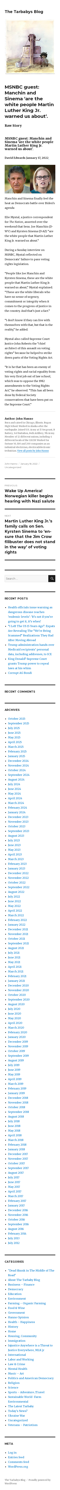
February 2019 (17, 1088)
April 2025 (15, 742)
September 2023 (18, 831)
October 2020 (17, 995)
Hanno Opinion (18, 1317)
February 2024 (17, 807)
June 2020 (14, 1013)
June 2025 (14, 732)
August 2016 (16, 1229)
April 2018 (15, 1135)
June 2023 (14, 845)
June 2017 (14, 1182)
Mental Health (17, 1368)
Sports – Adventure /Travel (26, 1392)
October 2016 (16, 1219)
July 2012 (14, 1243)
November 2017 (18, 1158)
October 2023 (16, 826)
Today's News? (18, 1411)
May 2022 (14, 906)
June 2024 (14, 789)
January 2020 (17, 1037)
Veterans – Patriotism (23, 1425)
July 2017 (13, 1177)
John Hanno (11, 463)
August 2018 (16, 1116)
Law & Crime (16, 1364)
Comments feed (18, 1462)
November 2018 (18, 1102)
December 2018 (18, 1097)
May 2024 (14, 793)
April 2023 (15, 854)
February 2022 (17, 920)
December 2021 (18, 929)
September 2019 (18, 1055)
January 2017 (16, 1205)
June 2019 (14, 1069)
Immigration (16, 1340)
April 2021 (15, 966)
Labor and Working (21, 1359)
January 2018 (16, 1149)
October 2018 (16, 1107)
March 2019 (15, 1083)
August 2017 (16, 1172)
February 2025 (17, 751)
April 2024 (15, 798)
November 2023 (18, 821)
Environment (17, 1298)
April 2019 (15, 1079)
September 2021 (18, 943)
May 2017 (14, 1186)
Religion (14, 1383)
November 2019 (18, 1046)
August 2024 (16, 779)
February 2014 (17, 1233)
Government (16, 1312)
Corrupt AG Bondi (20, 673)
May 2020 (14, 1018)
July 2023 (14, 840)
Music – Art (16, 1373)
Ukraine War (16, 1415)
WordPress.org (18, 1466)
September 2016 (18, 1224)
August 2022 (16, 892)
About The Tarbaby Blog (24, 1280)
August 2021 (16, 948)
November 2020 (18, 990)
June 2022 (14, 901)
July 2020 (14, 1009)
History (13, 1326)
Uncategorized (13, 467)
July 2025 (14, 728)
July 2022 (14, 896)
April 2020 (15, 1023)
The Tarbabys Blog (24, 11)
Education (15, 1294)
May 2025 (14, 737)
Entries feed (16, 1457)
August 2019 (16, 1060)
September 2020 (19, 999)
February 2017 (17, 1200)
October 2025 (16, 718)
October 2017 (16, 1163)
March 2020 (16, 1027)
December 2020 (18, 985)
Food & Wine (16, 1308)
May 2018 (14, 1130)
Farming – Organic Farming (27, 1303)
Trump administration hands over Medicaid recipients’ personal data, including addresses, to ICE (31, 649)
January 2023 (16, 868)
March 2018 (16, 1140)
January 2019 (16, 1093)
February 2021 (17, 976)
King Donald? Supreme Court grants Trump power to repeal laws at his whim (28, 663)
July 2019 (14, 1065)
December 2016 (18, 1210)
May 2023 (14, 849)
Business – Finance (21, 1284)
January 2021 (16, 980)
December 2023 (18, 817)
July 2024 (14, 784)
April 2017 (14, 1191)
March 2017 (15, 1196)
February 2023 (17, 863)
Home (12, 1331)
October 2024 (17, 770)
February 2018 (17, 1144)
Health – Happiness (21, 1322)
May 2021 (14, 962)
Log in (12, 1452)
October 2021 (16, 938)
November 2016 (18, 1215)
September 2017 (18, 1168)
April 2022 (15, 910)
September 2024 (19, 775)
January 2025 (16, 756)
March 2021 (15, 971)
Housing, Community (22, 1336)
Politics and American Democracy (31, 1378)
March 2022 (16, 915)
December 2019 (18, 1041)
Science (13, 1387)
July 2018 (14, 1121)
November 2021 (18, 934)
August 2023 (16, 835)
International (17, 1354)
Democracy (15, 1289)
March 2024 (16, 803)
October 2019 (16, 1051)
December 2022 (18, 873)
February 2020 (17, 1032)
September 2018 (18, 1112)
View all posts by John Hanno (33, 450)
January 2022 (16, 924)
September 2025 (18, 723)
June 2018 (14, 1126)
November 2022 (18, 877)
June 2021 (14, 957)
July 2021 (14, 952)
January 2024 (17, 812)
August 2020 (16, 1004)
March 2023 (16, 859)
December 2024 (18, 760)
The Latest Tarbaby (21, 1406)
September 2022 (18, 887)
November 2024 (18, 765)
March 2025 (16, 746)
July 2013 (14, 1238)
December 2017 (18, 1154)
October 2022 (17, 882)
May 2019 (14, 1074)
